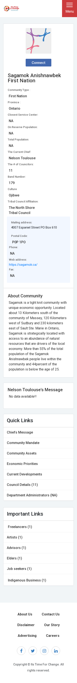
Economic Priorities (22, 464)
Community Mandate (23, 443)
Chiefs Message (20, 432)
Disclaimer (26, 625)
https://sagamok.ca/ (23, 265)
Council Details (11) (22, 485)
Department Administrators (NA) (32, 495)
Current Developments (24, 474)
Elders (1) (14, 558)
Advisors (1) (16, 548)
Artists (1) (14, 537)
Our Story (52, 625)
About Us (25, 614)
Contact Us (51, 614)
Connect (38, 62)
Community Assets (22, 453)
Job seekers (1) (19, 569)
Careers (52, 636)
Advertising (27, 636)
